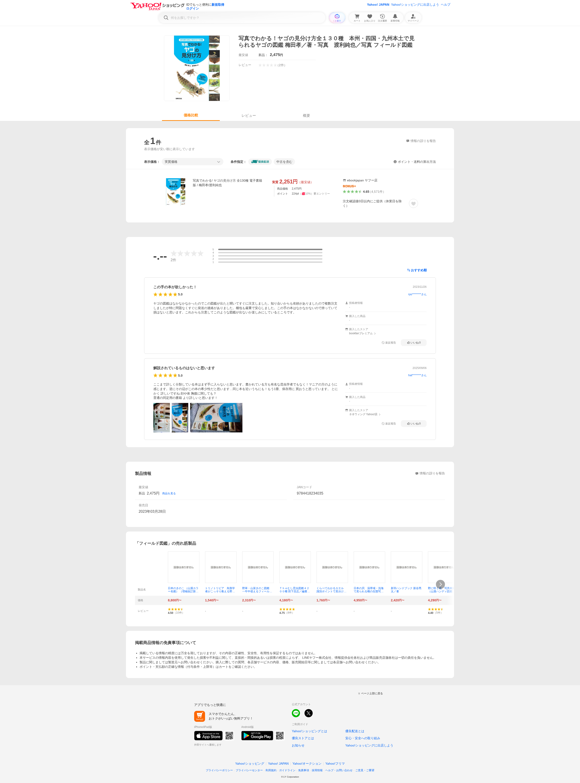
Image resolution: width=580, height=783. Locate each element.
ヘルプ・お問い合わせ (339, 770)
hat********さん (417, 375)
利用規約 (271, 770)
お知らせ (298, 745)
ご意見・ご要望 (364, 770)
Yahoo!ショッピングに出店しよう (415, 4)
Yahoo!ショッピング (249, 763)
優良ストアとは (303, 738)
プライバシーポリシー (219, 770)
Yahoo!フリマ (335, 763)
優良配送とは (354, 731)
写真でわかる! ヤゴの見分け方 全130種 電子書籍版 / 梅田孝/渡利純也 (227, 183)
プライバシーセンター (249, 770)
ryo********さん (417, 294)
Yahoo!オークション (306, 763)
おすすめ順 (419, 270)
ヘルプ (445, 4)
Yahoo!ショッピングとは (309, 731)
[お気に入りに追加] (413, 203)
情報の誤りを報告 (432, 473)
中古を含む (284, 161)
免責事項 (303, 770)
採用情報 (317, 770)
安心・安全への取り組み (362, 738)
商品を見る (169, 493)
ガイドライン (287, 770)
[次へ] (440, 584)
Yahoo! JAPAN (378, 4)
